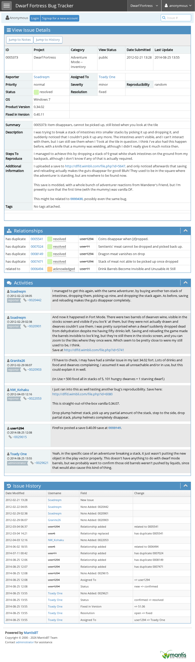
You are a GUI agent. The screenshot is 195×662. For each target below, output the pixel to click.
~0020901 (34, 326)
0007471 (37, 261)
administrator (25, 642)
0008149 (37, 254)
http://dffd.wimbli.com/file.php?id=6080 (82, 394)
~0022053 (34, 398)
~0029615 (19, 437)
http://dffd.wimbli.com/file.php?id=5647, (95, 166)
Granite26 (17, 360)
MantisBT (31, 632)
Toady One (107, 77)
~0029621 (41, 462)
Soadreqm (42, 77)
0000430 (76, 198)
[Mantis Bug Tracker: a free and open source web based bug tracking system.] (173, 654)
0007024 (37, 246)
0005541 (37, 239)
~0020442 (34, 300)
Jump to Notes (20, 39)
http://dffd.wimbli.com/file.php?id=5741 (94, 350)
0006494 (37, 268)
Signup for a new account (60, 18)
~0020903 (34, 369)
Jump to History (48, 39)
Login (35, 18)
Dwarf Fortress (142, 5)
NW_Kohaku (19, 389)
